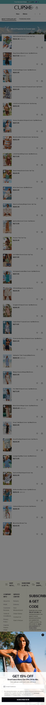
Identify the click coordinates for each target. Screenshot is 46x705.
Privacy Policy (17, 695)
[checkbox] (2, 691)
